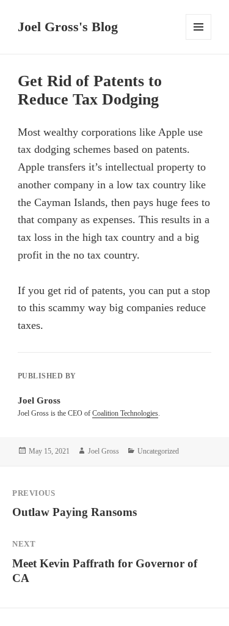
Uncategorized (158, 451)
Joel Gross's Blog (68, 26)
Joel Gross (103, 451)
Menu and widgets (198, 39)
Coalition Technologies (125, 413)
